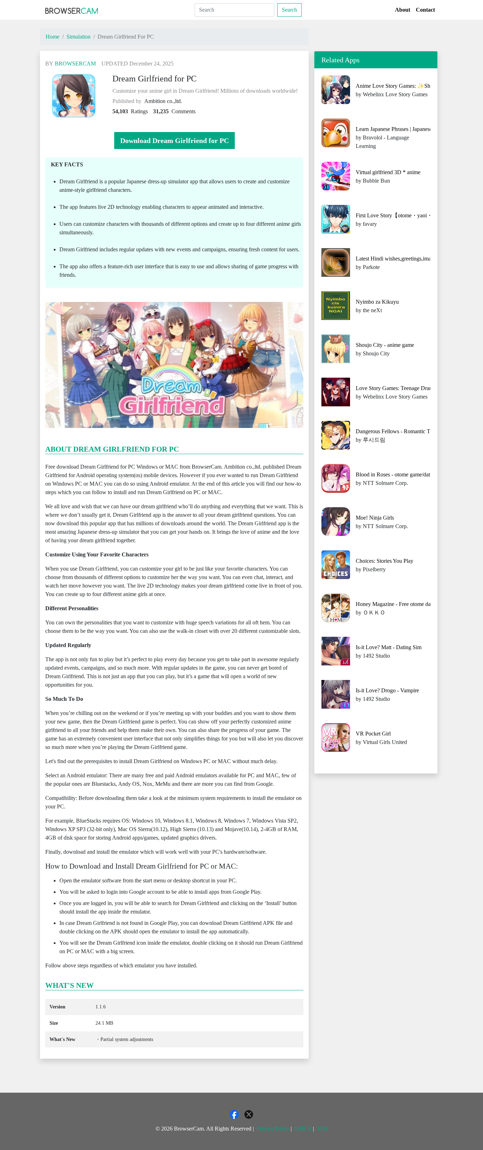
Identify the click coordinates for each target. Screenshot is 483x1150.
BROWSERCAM (75, 64)
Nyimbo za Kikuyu (377, 302)
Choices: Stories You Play (384, 561)
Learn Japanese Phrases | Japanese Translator (406, 129)
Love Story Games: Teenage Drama (396, 388)
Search (289, 10)
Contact (425, 10)
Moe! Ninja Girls (375, 518)
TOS (322, 1129)
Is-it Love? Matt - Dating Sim (388, 647)
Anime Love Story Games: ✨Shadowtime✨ (407, 86)
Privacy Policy (273, 1129)
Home (52, 37)
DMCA (303, 1129)
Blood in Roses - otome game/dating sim (401, 474)
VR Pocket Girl (373, 734)
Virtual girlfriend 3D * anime (388, 172)
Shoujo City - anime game (385, 345)
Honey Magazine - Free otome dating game (404, 604)
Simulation (78, 37)
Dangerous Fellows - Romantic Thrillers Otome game (416, 431)
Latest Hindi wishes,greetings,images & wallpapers (413, 259)
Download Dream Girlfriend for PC (174, 140)
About (402, 10)
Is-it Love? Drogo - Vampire (387, 690)
